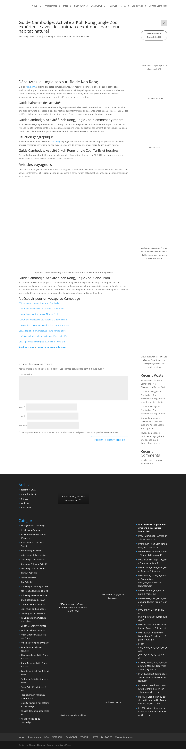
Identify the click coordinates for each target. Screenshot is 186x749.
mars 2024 (26, 507)
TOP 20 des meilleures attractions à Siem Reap (41, 308)
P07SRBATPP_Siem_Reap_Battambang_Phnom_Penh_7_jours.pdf (152, 602)
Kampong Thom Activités (33, 568)
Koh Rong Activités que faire (57, 36)
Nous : (35, 6)
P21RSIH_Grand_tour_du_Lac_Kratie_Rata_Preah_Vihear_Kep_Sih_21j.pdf (152, 712)
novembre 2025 (28, 494)
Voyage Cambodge (158, 6)
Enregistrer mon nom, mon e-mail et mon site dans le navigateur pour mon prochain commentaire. (70, 432)
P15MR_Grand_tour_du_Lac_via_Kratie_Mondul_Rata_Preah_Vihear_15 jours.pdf (152, 666)
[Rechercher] (164, 23)
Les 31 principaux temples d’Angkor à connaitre (42, 341)
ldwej (25, 36)
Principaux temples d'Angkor (35, 642)
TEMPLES (112, 6)
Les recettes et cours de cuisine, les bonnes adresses (44, 325)
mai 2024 (25, 498)
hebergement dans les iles (33, 555)
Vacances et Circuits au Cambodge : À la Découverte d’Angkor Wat (153, 384)
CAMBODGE (96, 6)
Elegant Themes (37, 745)
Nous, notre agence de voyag (52, 347)
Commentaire (26, 374)
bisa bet (145, 460)
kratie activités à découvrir (33, 599)
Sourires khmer (26, 347)
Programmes (50, 6)
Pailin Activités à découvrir (33, 630)
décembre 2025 (28, 489)
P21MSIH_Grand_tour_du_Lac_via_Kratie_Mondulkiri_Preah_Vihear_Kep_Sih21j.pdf (152, 700)
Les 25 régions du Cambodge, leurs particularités (43, 330)
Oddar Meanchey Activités (33, 625)
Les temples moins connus (33, 613)
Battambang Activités (31, 550)
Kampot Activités (29, 573)
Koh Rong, (31, 86)
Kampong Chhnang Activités (34, 564)
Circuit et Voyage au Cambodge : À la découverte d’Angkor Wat (153, 410)
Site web (23, 425)
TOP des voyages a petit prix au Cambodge (39, 303)
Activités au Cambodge (32, 530)
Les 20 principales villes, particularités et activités (43, 336)
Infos (65, 6)
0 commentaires (81, 36)
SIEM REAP (79, 6)
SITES (123, 6)
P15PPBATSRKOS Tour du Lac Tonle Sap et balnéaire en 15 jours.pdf (152, 677)
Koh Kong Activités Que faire (34, 586)
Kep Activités (27, 582)
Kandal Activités (28, 577)
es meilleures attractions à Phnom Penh (39, 314)
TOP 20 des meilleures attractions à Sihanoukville (43, 319)
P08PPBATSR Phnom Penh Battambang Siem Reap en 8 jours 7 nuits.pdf (152, 636)
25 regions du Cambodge (33, 525)
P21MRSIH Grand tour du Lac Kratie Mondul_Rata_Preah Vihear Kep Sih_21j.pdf (152, 689)
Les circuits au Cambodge (33, 609)
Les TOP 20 (137, 6)
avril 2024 (25, 503)
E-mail (22, 416)
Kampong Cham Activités (33, 559)
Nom (22, 407)
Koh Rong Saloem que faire (34, 595)
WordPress (65, 745)
